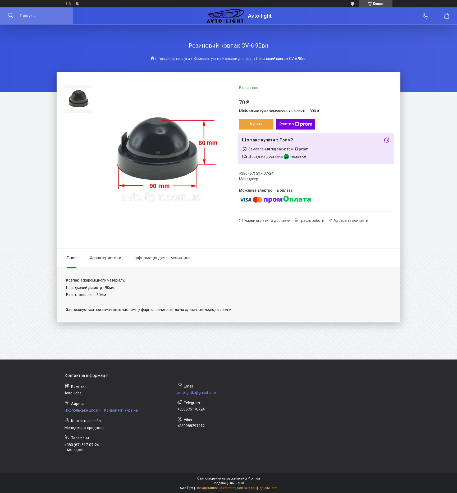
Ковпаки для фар (237, 59)
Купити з (286, 124)
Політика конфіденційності (257, 488)
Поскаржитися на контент (215, 488)
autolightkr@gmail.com (196, 392)
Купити (256, 124)
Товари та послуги (174, 59)
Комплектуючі (206, 59)
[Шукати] (10, 15)
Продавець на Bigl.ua (229, 483)
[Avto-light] (225, 16)
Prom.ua (254, 478)
